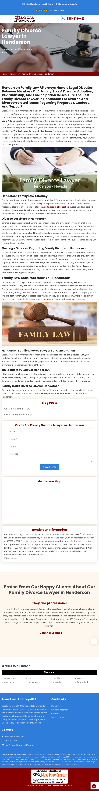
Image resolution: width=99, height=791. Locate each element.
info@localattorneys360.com (39, 4)
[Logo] (24, 19)
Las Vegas (33, 682)
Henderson (15, 74)
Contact (55, 713)
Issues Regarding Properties (54, 207)
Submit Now (49, 467)
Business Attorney (59, 709)
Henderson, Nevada (67, 4)
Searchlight (82, 682)
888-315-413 (75, 19)
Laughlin (56, 678)
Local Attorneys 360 (57, 785)
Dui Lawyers (56, 706)
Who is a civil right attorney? (17, 408)
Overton (81, 678)
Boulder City (10, 678)
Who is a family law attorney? (18, 414)
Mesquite (57, 682)
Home (4, 74)
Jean (30, 678)
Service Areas (57, 717)
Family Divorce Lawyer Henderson (38, 74)
